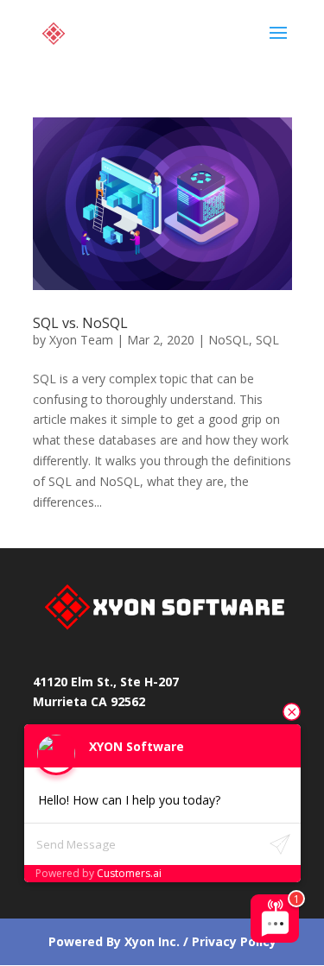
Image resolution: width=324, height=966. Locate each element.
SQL (267, 339)
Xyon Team (81, 339)
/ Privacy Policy (228, 941)
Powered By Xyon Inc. (114, 941)
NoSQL (228, 339)
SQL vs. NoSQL (80, 322)
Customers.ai (129, 873)
